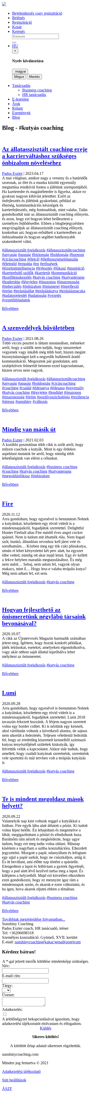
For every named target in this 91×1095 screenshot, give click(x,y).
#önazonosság (68, 282)
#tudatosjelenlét (14, 295)
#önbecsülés (11, 286)
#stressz (8, 401)
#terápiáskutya (46, 291)
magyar (20, 71)
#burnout (77, 254)
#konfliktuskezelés (17, 277)
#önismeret (51, 286)
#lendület (55, 392)
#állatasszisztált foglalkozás (24, 250)
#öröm (7, 291)
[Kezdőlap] (4, 5)
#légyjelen (29, 282)
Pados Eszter (12, 173)
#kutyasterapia (72, 277)
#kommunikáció (64, 273)
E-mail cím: (11, 976)
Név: (6, 966)
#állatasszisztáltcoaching (66, 250)
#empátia (25, 264)
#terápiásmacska (72, 291)
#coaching (10, 388)
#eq (36, 264)
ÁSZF (7, 1088)
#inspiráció (75, 268)
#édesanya (40, 388)
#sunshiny (23, 401)
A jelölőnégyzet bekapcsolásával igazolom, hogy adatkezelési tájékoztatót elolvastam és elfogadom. (42, 1021)
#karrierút (42, 273)
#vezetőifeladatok (16, 300)
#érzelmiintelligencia (18, 268)
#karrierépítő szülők (18, 273)
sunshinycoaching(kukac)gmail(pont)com (48, 942)
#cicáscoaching (14, 259)
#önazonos (47, 282)
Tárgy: (7, 985)
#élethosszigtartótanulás (59, 259)
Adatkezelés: (12, 1009)
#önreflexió (70, 286)
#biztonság (40, 254)
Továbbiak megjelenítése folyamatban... (33, 919)
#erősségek (49, 264)
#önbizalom (31, 286)
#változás (40, 401)
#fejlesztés (44, 268)
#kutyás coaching (46, 277)
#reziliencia (80, 397)
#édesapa (57, 388)
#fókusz (59, 268)
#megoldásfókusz (16, 476)
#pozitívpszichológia (53, 397)
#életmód (9, 264)
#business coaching (62, 467)
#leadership (11, 282)
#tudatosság (37, 295)
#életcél (33, 259)
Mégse (19, 77)
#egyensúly (75, 388)
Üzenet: (8, 995)
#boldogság (59, 254)
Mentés (34, 77)
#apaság (24, 254)
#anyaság (9, 254)
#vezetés (54, 295)
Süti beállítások (14, 1080)
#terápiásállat (23, 291)
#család (25, 388)
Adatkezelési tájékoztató (21, 1071)
